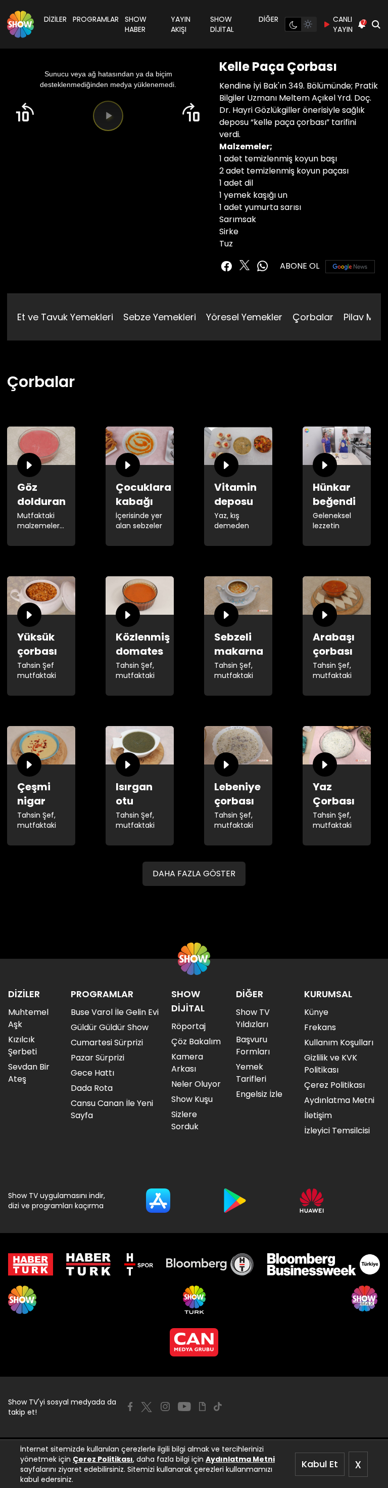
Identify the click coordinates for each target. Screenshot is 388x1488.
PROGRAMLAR (96, 19)
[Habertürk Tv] (88, 1264)
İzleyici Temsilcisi (337, 1130)
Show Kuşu (192, 1099)
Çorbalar (313, 317)
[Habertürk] (30, 1264)
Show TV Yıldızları (253, 1018)
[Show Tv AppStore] (158, 1200)
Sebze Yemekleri (159, 317)
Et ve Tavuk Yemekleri (65, 317)
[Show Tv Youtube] (184, 1406)
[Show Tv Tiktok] (218, 1406)
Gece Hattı (92, 1073)
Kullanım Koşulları (338, 1042)
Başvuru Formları (253, 1045)
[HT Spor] (138, 1264)
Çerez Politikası (103, 1459)
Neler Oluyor (196, 1084)
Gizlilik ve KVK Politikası (330, 1064)
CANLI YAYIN (343, 24)
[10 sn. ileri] (191, 112)
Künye (316, 1012)
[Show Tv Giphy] (202, 1406)
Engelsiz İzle (259, 1094)
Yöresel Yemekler (244, 317)
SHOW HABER (136, 24)
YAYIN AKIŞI (180, 24)
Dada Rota (92, 1088)
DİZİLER (55, 19)
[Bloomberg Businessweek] (323, 1264)
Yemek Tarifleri (251, 1073)
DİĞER (268, 19)
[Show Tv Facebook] (130, 1406)
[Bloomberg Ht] (210, 1264)
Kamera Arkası (187, 1063)
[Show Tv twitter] (244, 265)
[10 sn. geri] (25, 112)
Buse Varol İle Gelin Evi (115, 1012)
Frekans (320, 1027)
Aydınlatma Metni (240, 1459)
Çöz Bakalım (196, 1041)
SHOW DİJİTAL (222, 24)
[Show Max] (366, 1300)
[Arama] (376, 24)
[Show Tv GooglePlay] (235, 1200)
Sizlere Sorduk (185, 1120)
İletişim (318, 1115)
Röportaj (188, 1026)
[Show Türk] (194, 1300)
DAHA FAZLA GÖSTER (194, 873)
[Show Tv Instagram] (165, 1406)
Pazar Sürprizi (97, 1058)
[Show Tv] (20, 24)
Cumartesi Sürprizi (107, 1042)
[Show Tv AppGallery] (311, 1200)
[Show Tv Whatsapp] (263, 266)
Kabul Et (320, 1464)
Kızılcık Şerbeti (22, 1045)
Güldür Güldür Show (110, 1027)
